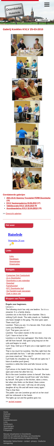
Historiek (6, 414)
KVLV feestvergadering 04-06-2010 (21, 203)
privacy (34, 441)
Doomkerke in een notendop (18, 280)
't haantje (42, 21)
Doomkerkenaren (10, 420)
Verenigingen (14, 261)
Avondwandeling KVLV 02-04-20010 (22, 208)
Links (11, 256)
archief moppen (15, 402)
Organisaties (14, 264)
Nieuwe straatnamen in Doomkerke (17, 434)
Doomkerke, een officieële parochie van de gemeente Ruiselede (14, 13)
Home (5, 412)
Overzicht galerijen (13, 213)
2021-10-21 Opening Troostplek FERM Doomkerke (28, 198)
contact (27, 441)
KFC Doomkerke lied (15, 288)
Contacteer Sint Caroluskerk (18, 275)
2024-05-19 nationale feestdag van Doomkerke (21, 436)
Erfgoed (6, 416)
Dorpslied (10, 283)
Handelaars (14, 259)
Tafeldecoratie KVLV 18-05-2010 (20, 206)
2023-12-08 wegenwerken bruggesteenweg (20, 438)
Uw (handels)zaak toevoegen (18, 291)
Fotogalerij (7, 430)
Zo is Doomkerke (13, 278)
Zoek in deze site (13, 293)
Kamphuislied (12, 286)
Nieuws (6, 418)
